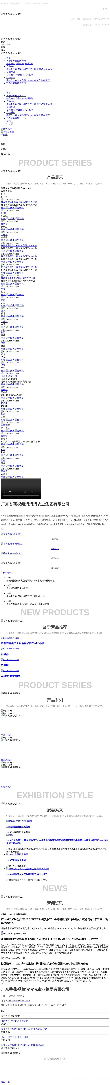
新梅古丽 (45, 80)
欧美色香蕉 (42, 69)
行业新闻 (20, 75)
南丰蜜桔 (5, 425)
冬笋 (3, 365)
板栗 (3, 332)
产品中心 (10, 66)
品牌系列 (10, 77)
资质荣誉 (29, 63)
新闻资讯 (10, 72)
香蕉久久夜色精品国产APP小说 (21, 69)
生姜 (3, 289)
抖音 (8, 124)
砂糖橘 (4, 436)
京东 (8, 121)
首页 (8, 58)
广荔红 (4, 213)
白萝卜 (4, 321)
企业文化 (20, 63)
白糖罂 (4, 234)
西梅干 (4, 471)
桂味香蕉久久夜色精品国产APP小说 (18, 278)
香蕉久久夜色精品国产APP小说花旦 (23, 80)
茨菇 (3, 343)
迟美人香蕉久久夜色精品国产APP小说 (19, 256)
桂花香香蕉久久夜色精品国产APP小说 (19, 202)
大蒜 (3, 300)
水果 (50, 69)
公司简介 (10, 63)
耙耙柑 (4, 403)
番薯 (3, 311)
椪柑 (3, 449)
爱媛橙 (4, 389)
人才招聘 (29, 75)
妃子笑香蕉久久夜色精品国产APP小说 (19, 267)
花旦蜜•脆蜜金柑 (9, 376)
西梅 (3, 460)
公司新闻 (10, 75)
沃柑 (3, 414)
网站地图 (5, 1082)
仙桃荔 (4, 224)
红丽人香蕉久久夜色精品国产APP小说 (19, 245)
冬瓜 (3, 354)
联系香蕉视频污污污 (16, 83)
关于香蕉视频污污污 (16, 61)
